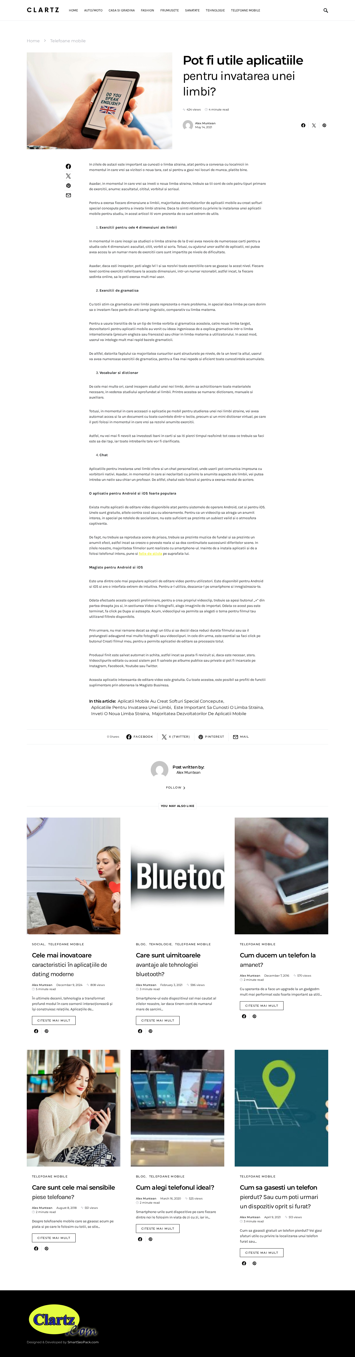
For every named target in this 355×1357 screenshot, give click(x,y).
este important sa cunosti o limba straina (218, 707)
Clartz (44, 10)
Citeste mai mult (53, 1020)
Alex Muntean (205, 123)
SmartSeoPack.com (83, 1342)
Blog (141, 944)
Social (38, 944)
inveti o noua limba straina (120, 713)
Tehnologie (160, 944)
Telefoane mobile (68, 40)
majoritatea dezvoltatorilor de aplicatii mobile (199, 713)
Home (33, 40)
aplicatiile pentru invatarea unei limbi (131, 707)
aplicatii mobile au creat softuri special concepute (170, 701)
